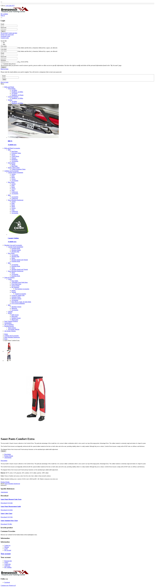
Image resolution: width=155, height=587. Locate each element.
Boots (13, 177)
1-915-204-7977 (10, 5)
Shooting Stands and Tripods (19, 259)
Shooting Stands (16, 250)
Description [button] (4, 460)
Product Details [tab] (8, 456)
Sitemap (6, 547)
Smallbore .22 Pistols (17, 95)
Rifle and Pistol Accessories (12, 148)
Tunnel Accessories (20, 293)
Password (3, 27)
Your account (6, 554)
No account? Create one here (9, 33)
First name (4, 46)
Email (2, 24)
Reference (3, 485)
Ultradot (10, 311)
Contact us (7, 545)
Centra (10, 279)
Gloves (13, 179)
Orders (6, 562)
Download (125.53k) (7, 517)
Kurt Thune (11, 182)
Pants (13, 175)
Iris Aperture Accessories (22, 289)
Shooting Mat (15, 251)
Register (3, 67)
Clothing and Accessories (11, 171)
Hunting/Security (9, 326)
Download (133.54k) (7, 503)
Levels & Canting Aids (17, 295)
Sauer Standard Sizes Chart (9, 520)
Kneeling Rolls (15, 248)
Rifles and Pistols (9, 87)
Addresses (7, 565)
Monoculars (14, 319)
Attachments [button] (4, 492)
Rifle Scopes (15, 315)
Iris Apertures (15, 287)
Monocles (14, 308)
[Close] (1, 17)
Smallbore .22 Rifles (17, 92)
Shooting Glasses (16, 298)
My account (7, 550)
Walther (10, 100)
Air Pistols (14, 93)
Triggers (13, 158)
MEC (9, 150)
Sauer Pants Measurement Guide (11, 506)
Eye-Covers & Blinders (18, 303)
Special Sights (15, 285)
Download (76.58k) (6, 524)
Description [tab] (7, 454)
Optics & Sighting (9, 277)
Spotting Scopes (16, 318)
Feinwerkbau (11, 88)
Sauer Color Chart (6, 513)
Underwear (14, 192)
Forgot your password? (7, 34)
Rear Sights (14, 281)
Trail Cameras (12, 327)
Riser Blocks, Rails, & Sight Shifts (21, 302)
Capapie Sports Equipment (15, 172)
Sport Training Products (11, 321)
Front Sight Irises (16, 284)
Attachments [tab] (7, 457)
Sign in (3, 31)
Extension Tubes (16, 153)
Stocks (13, 154)
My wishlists (7, 567)
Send (4, 79)
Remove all (12, 585)
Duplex (13, 290)
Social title (4, 41)
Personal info (8, 561)
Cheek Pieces (15, 156)
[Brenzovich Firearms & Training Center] (15, 12)
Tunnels (13, 292)
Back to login (4, 69)
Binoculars (14, 316)
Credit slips (7, 564)
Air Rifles (14, 90)
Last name (4, 49)
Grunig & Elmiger (13, 96)
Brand (2, 483)
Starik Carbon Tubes (14, 167)
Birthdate (3, 60)
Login (6, 548)
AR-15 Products (9, 324)
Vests (12, 190)
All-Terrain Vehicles (13, 329)
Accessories (14, 161)
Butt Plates (14, 151)
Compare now (5, 585)
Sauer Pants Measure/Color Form (11, 499)
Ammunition (7, 323)
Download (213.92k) (7, 510)
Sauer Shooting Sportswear (15, 200)
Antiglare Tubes (16, 297)
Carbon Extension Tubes (18, 169)
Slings (13, 206)
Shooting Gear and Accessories (13, 245)
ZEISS (10, 313)
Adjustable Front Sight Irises (19, 282)
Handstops (14, 159)
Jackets (13, 174)
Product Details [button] (5, 482)
